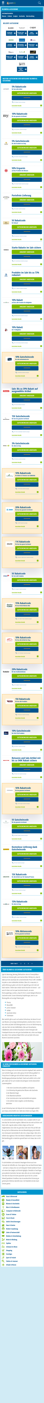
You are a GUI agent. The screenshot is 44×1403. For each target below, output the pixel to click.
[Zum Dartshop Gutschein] (6, 445)
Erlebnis (10, 16)
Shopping (9, 1250)
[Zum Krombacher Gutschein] (6, 671)
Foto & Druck (10, 1218)
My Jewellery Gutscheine (19, 129)
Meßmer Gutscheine (18, 746)
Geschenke (22, 16)
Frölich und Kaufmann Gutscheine (20, 431)
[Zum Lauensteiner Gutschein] (6, 222)
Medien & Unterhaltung (13, 1236)
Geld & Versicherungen (13, 1221)
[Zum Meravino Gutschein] (6, 876)
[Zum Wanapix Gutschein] (6, 89)
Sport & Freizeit (11, 1257)
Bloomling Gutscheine (22, 488)
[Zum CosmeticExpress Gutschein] (6, 250)
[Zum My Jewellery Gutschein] (6, 116)
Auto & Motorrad (11, 1196)
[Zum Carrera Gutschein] (6, 391)
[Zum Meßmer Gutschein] (6, 733)
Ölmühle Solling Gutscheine (19, 156)
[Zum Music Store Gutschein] (6, 760)
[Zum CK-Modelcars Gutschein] (10, 639)
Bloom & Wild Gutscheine (23, 947)
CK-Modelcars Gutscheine (23, 653)
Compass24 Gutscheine (19, 589)
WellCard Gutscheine (22, 372)
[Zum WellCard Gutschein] (10, 359)
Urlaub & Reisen (11, 1265)
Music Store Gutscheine (19, 774)
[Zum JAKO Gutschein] (10, 509)
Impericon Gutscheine (22, 714)
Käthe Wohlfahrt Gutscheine (20, 835)
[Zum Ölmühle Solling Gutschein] (6, 143)
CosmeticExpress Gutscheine (20, 261)
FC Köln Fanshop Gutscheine (20, 342)
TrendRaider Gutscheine (19, 917)
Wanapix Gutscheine (18, 102)
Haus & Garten (10, 1225)
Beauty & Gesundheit (12, 1200)
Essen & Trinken (11, 1214)
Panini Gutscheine (18, 862)
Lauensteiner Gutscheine (19, 236)
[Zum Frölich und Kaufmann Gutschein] (6, 418)
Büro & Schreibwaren (12, 1207)
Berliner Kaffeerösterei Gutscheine (24, 557)
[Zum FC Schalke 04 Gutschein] (6, 275)
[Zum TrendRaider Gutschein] (6, 904)
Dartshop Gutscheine (18, 459)
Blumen (4, 16)
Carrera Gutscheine (18, 404)
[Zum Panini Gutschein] (6, 849)
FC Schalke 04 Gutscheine (19, 288)
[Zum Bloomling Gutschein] (10, 475)
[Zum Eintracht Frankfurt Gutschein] (6, 170)
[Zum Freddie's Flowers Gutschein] (10, 605)
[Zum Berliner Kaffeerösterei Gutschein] (10, 544)
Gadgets (15, 16)
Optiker (8, 1243)
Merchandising (30, 16)
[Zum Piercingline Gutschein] (10, 790)
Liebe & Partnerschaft (13, 1232)
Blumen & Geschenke (12, 1203)
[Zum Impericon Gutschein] (10, 701)
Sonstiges (9, 1254)
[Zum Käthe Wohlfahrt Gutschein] (6, 822)
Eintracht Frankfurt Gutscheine (20, 183)
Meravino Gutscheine (18, 890)
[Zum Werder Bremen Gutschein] (6, 302)
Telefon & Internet (12, 1261)
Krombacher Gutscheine (19, 685)
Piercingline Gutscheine (23, 803)
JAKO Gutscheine (21, 523)
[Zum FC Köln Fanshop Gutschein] (6, 329)
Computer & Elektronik (13, 1211)
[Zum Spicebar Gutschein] (6, 197)
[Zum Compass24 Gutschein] (6, 575)
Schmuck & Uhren (11, 1247)
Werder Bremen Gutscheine (20, 315)
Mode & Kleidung (11, 1239)
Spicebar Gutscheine (18, 208)
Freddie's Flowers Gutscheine (24, 618)
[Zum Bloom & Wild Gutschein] (10, 933)
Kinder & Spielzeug (12, 1229)
